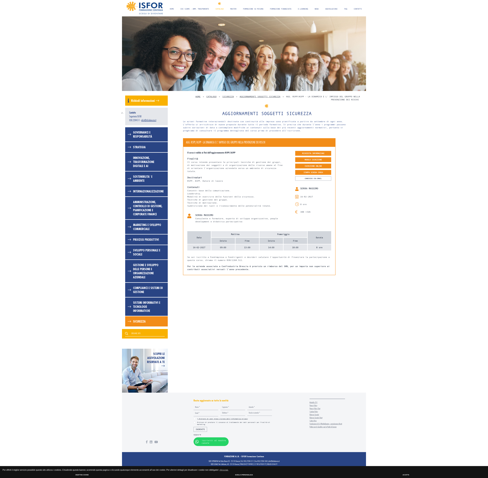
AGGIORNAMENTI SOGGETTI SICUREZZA (260, 96)
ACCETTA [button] (406, 475)
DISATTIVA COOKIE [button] (82, 475)
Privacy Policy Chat (315, 408)
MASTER (233, 9)
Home (198, 96)
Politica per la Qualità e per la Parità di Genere (323, 427)
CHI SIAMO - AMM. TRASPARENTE (194, 9)
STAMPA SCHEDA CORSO (313, 172)
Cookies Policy (314, 411)
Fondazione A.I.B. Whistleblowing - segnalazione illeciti (326, 424)
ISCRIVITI (200, 429)
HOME (172, 9)
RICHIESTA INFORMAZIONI (313, 153)
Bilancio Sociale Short (316, 418)
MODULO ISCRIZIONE (313, 160)
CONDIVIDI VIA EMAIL (313, 178)
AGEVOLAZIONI (331, 9)
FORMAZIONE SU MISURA (253, 9)
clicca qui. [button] (223, 470)
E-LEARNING (303, 9)
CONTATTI (358, 9)
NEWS (317, 9)
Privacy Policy (313, 405)
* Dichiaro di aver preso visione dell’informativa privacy (222, 419)
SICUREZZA (228, 96)
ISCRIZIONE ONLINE (313, 166)
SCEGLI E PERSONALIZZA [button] (244, 475)
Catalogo (211, 96)
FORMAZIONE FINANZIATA (280, 9)
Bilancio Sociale (314, 414)
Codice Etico (313, 421)
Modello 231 (314, 402)
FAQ (345, 9)
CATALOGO (220, 9)
